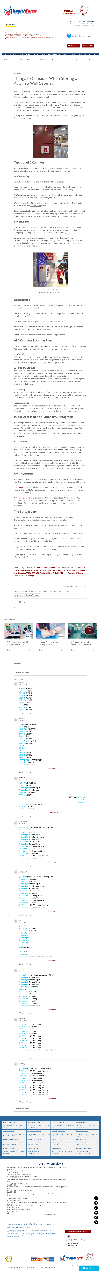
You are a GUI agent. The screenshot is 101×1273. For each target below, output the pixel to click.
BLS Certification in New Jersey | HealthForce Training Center (49, 643)
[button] (13, 54)
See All (94, 619)
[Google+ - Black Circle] (96, 1208)
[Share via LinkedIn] (25, 602)
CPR (16, 591)
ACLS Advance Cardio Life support (50, 591)
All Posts (7, 60)
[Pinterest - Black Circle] (96, 1217)
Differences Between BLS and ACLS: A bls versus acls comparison (82, 643)
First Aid (67, 591)
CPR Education (31, 60)
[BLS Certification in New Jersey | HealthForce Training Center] (50, 631)
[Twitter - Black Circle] (96, 1203)
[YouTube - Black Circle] (96, 1213)
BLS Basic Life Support (28, 591)
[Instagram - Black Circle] (96, 1222)
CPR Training (44, 60)
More (54, 60)
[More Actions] (86, 684)
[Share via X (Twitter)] (20, 602)
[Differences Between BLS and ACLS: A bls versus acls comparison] (82, 631)
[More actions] (86, 73)
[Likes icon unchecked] (20, 713)
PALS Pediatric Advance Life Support (27, 595)
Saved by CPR (18, 60)
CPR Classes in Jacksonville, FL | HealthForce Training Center (18, 643)
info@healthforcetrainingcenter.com (80, 1240)
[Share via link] (29, 602)
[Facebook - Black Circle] (96, 1198)
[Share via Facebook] (15, 602)
